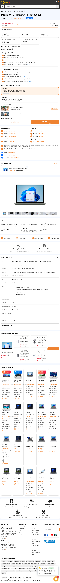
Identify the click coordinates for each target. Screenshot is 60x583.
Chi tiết (28, 64)
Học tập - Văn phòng (19, 11)
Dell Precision (22, 568)
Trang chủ (3, 11)
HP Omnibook (36, 568)
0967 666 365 (11, 131)
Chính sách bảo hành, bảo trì (35, 549)
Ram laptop (4, 570)
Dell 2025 (29, 568)
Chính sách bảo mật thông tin (35, 538)
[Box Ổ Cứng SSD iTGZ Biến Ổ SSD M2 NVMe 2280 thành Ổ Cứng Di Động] (17, 342)
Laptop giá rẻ (14, 568)
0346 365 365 (40, 141)
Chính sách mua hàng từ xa (35, 535)
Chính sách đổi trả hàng (35, 553)
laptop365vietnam (14, 157)
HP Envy (4, 573)
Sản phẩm (10, 11)
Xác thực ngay (54, 108)
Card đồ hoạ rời (19, 570)
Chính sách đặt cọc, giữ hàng (35, 531)
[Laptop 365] (5, 2)
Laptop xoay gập (51, 563)
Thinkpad (4, 561)
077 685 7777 (11, 141)
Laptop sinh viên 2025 (19, 561)
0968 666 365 (12, 133)
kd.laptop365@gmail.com (7, 542)
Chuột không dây (29, 570)
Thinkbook (42, 563)
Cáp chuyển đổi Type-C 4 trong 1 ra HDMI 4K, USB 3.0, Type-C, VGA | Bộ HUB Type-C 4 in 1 (41, 354)
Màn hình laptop (11, 566)
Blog (20, 530)
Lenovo (44, 561)
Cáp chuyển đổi (35, 563)
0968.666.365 (49, 572)
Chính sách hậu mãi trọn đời (36, 527)
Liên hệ (21, 535)
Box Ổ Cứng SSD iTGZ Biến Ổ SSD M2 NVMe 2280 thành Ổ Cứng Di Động (24, 340)
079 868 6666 (12, 136)
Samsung (18, 563)
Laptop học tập (30, 561)
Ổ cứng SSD (11, 570)
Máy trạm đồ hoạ (6, 563)
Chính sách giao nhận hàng (35, 546)
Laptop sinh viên (6, 568)
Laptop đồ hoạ (29, 566)
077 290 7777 (42, 136)
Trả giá (16, 24)
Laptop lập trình (26, 563)
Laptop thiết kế (50, 561)
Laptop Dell (38, 561)
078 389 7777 (41, 133)
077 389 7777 (41, 131)
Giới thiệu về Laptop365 (22, 527)
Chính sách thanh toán (35, 542)
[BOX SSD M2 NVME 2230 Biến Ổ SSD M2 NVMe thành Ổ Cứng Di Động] (34, 343)
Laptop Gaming (20, 566)
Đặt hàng (53, 349)
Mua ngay (45, 122)
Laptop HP (10, 561)
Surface (13, 563)
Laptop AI (4, 566)
